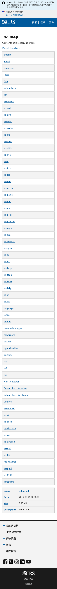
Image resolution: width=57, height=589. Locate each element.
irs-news (8, 194)
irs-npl (7, 448)
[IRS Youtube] (28, 561)
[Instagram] (16, 561)
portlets (8, 355)
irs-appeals (9, 441)
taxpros (8, 401)
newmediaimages (13, 328)
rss (5, 361)
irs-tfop (8, 274)
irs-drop (8, 141)
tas (5, 375)
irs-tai (7, 261)
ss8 (5, 368)
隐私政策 (28, 579)
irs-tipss (8, 281)
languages (9, 308)
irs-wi (7, 435)
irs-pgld (8, 468)
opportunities (11, 348)
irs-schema (9, 241)
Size (6, 503)
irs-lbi (7, 455)
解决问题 (11, 538)
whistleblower (11, 381)
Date (6, 497)
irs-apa (7, 114)
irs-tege (8, 268)
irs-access (9, 101)
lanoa (7, 314)
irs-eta (7, 154)
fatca (6, 74)
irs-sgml (8, 248)
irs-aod (7, 108)
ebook (7, 61)
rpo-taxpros (10, 461)
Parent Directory (11, 48)
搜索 (34, 22)
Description (10, 509)
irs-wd (7, 301)
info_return (10, 88)
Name (7, 491)
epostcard (9, 68)
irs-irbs (7, 168)
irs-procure (9, 221)
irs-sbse (8, 421)
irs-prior (8, 214)
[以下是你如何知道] (28, 14)
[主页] (8, 22)
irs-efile (8, 148)
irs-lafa (7, 181)
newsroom (9, 335)
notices (7, 341)
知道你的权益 (13, 532)
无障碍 (28, 584)
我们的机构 (12, 525)
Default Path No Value (15, 388)
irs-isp (7, 174)
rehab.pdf (24, 491)
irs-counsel (9, 408)
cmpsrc (7, 54)
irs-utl (7, 294)
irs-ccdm (8, 128)
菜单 (51, 22)
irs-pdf (7, 201)
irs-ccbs (8, 121)
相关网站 (11, 551)
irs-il (6, 161)
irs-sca (7, 234)
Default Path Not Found (16, 395)
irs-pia (7, 208)
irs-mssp (8, 188)
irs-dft (7, 134)
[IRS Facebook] (5, 561)
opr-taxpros (10, 428)
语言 (8, 544)
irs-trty (7, 288)
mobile (7, 321)
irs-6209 (8, 475)
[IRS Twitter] (11, 562)
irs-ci (6, 415)
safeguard (9, 481)
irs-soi (7, 254)
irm (5, 94)
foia (6, 81)
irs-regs (8, 228)
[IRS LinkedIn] (22, 562)
